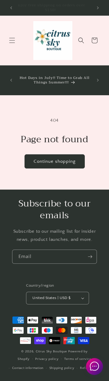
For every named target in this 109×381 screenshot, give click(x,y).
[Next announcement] (97, 7)
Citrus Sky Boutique (51, 351)
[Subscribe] (90, 257)
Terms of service (77, 359)
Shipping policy (61, 368)
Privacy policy (46, 359)
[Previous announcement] (11, 7)
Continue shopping (55, 161)
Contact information (28, 368)
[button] (12, 40)
